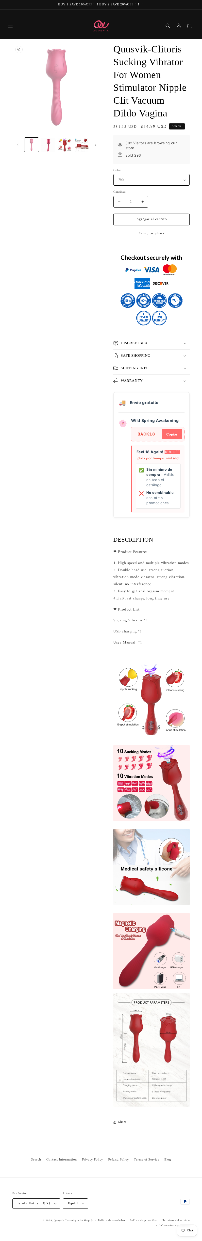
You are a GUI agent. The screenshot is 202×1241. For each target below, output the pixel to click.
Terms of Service (146, 1160)
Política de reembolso (111, 1220)
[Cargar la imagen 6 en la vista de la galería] (81, 145)
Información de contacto (174, 1226)
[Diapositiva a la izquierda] (17, 144)
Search (36, 1160)
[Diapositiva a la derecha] (95, 144)
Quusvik (59, 1220)
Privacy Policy (92, 1160)
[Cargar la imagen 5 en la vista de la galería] (65, 145)
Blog (167, 1160)
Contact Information (61, 1160)
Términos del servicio (176, 1220)
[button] (10, 25)
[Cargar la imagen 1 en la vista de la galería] (31, 145)
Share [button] (122, 1122)
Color (117, 170)
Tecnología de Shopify (79, 1220)
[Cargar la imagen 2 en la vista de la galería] (48, 145)
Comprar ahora (151, 233)
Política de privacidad (143, 1220)
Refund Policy (118, 1160)
